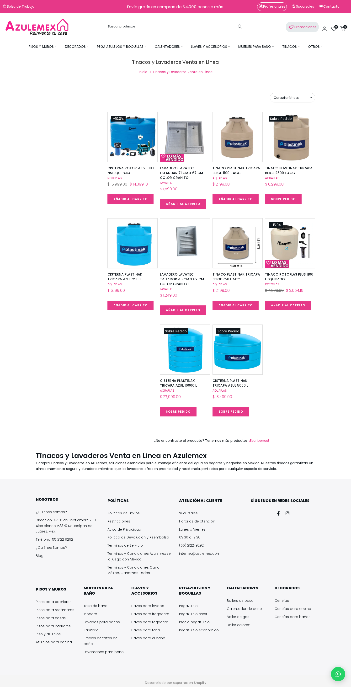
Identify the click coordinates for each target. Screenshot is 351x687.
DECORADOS (75, 46)
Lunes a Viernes (192, 529)
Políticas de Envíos (123, 513)
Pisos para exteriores (53, 601)
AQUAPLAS (220, 178)
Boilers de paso (240, 600)
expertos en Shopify (189, 682)
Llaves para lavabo (147, 605)
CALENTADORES (167, 46)
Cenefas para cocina (293, 608)
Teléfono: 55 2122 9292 (54, 539)
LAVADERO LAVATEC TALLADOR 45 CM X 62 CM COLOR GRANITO (182, 279)
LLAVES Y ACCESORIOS (209, 46)
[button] (338, 674)
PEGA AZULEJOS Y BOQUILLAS (120, 46)
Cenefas (282, 600)
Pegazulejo (188, 605)
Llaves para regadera (149, 622)
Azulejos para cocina (54, 642)
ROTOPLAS (114, 178)
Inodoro (90, 614)
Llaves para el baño (148, 638)
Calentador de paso (244, 608)
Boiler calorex (238, 625)
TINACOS (289, 46)
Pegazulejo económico (199, 630)
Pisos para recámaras (55, 609)
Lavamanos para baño (104, 652)
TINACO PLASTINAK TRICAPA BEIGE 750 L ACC (236, 277)
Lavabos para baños (102, 622)
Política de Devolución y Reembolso (138, 537)
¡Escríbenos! (258, 440)
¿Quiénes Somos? (51, 547)
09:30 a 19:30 (189, 537)
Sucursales (188, 513)
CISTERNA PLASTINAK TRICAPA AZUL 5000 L (230, 383)
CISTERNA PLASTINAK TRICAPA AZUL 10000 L (178, 383)
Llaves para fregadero (150, 614)
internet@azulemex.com (199, 553)
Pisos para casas (51, 618)
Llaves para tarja (145, 630)
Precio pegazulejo (194, 622)
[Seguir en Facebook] (278, 513)
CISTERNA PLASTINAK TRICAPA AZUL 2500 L (125, 277)
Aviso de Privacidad (124, 529)
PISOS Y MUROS (41, 46)
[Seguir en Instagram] (287, 513)
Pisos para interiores (53, 626)
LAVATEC (166, 183)
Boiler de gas (238, 616)
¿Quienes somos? (51, 512)
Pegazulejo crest (193, 614)
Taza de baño (95, 605)
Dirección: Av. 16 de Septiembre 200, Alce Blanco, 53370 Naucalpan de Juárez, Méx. (66, 526)
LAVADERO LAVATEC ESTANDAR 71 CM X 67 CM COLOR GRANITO (181, 173)
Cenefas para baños (292, 616)
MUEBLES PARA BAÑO (254, 46)
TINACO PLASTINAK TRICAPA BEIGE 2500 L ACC (289, 170)
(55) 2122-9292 (191, 545)
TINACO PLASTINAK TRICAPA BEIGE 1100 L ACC (236, 170)
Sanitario (91, 630)
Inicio (143, 71)
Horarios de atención (197, 521)
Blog (39, 555)
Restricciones (118, 521)
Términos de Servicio (125, 545)
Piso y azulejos (48, 634)
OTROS (314, 46)
